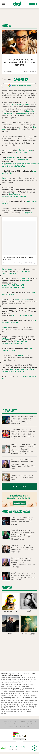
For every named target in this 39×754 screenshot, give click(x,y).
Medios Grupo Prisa (19, 739)
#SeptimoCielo (8, 164)
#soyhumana (14, 194)
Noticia (6, 25)
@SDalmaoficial (20, 341)
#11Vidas (5, 339)
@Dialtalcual (12, 157)
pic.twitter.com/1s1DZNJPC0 (13, 287)
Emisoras (23, 721)
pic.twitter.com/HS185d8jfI (13, 371)
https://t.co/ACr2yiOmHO (13, 285)
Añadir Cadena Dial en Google (21, 85)
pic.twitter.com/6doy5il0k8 (13, 343)
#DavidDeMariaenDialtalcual (26, 164)
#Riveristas (24, 281)
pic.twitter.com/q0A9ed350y (14, 196)
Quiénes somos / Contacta (10, 721)
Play (34, 748)
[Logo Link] (17, 3)
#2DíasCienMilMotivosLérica (22, 369)
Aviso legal (33, 721)
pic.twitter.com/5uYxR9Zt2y (13, 166)
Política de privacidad (22, 724)
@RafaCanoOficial (9, 159)
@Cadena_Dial (23, 278)
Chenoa (26, 104)
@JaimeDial (23, 159)
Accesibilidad (8, 724)
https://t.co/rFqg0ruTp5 (21, 315)
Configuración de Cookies (23, 726)
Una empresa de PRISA (19, 734)
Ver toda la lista (19, 486)
